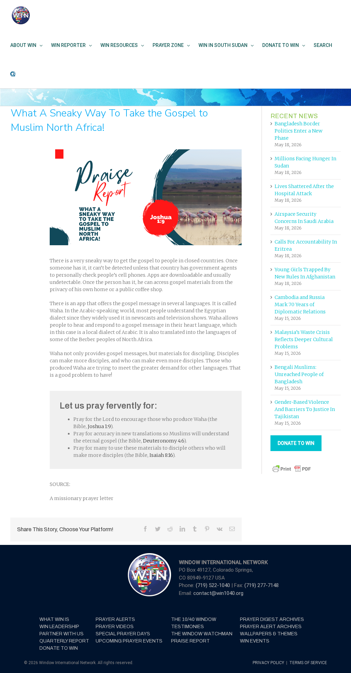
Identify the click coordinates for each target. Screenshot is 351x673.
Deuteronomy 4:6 (163, 441)
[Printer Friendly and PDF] (291, 467)
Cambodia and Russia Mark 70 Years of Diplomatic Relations (300, 304)
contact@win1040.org (218, 593)
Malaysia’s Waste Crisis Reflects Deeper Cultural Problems (304, 339)
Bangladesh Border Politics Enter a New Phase (299, 131)
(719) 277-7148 (261, 585)
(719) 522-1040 (213, 585)
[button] (12, 74)
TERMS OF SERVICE (308, 662)
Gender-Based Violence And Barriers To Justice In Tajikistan (305, 409)
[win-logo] (148, 555)
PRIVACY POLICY (269, 662)
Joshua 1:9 (99, 426)
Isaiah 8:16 (161, 455)
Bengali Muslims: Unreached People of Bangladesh (299, 374)
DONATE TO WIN (296, 443)
